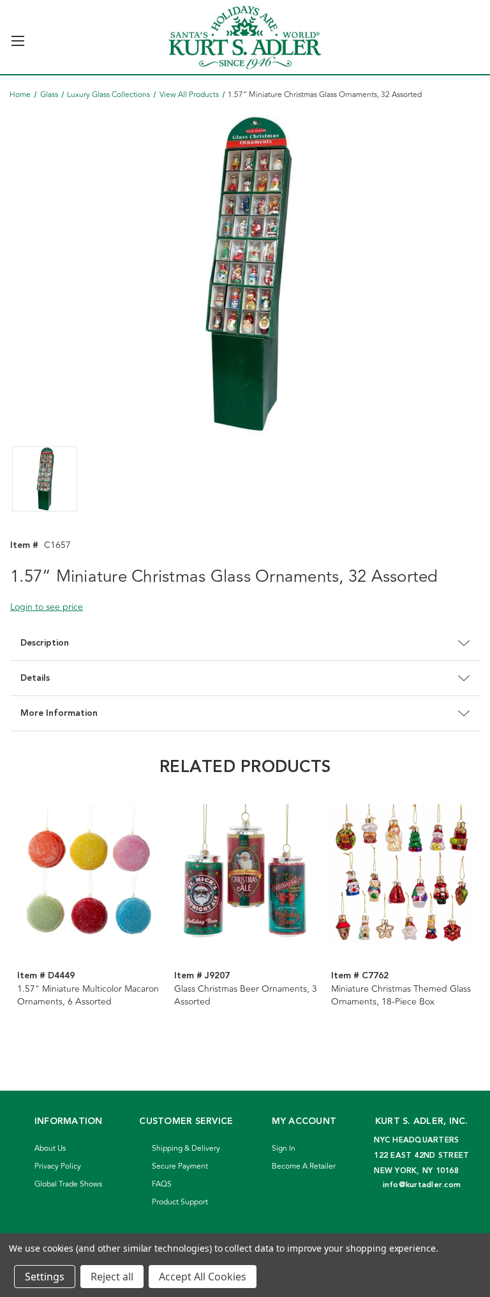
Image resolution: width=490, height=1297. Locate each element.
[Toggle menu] (17, 35)
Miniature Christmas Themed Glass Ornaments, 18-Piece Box (401, 995)
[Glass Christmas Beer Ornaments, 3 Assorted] (246, 875)
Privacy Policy (57, 1166)
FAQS (162, 1184)
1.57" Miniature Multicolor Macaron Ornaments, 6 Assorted (88, 995)
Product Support (180, 1202)
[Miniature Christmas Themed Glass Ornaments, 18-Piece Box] (403, 875)
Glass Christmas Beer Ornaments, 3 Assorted (245, 995)
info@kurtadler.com (422, 1185)
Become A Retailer (304, 1166)
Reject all (112, 1277)
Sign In (283, 1148)
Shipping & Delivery (186, 1148)
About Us (50, 1148)
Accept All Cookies (202, 1277)
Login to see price (46, 607)
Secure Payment (180, 1166)
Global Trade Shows (68, 1184)
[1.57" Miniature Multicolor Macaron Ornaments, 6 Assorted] (89, 875)
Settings (44, 1277)
